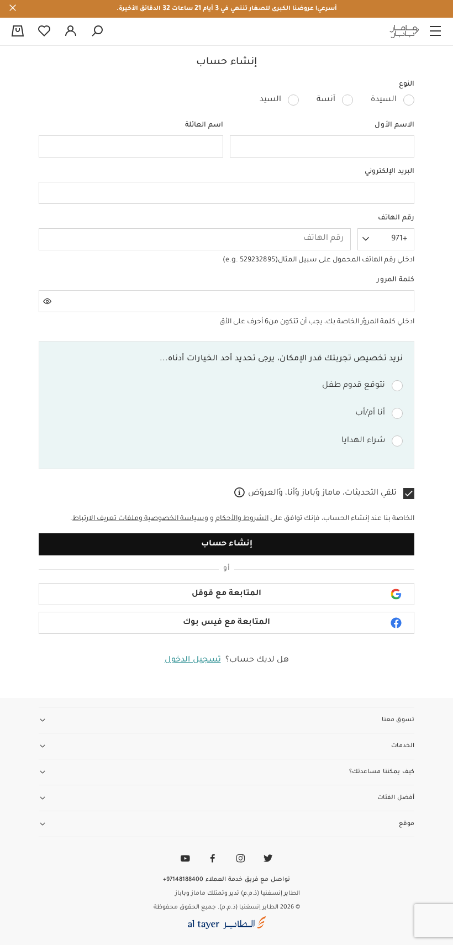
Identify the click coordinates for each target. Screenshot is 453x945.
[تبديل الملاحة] (435, 31)
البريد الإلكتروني (389, 172)
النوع (406, 84)
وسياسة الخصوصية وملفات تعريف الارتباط (140, 519)
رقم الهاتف (396, 218)
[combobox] (386, 239)
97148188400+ (183, 879)
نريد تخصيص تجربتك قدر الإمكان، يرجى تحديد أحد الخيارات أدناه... (281, 359)
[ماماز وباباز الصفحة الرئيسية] (404, 31)
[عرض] (47, 301)
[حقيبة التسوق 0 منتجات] (17, 32)
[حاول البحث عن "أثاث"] (97, 31)
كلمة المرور (395, 280)
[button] (226, 594)
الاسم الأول (394, 125)
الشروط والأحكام (241, 519)
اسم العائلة (204, 125)
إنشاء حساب (226, 544)
